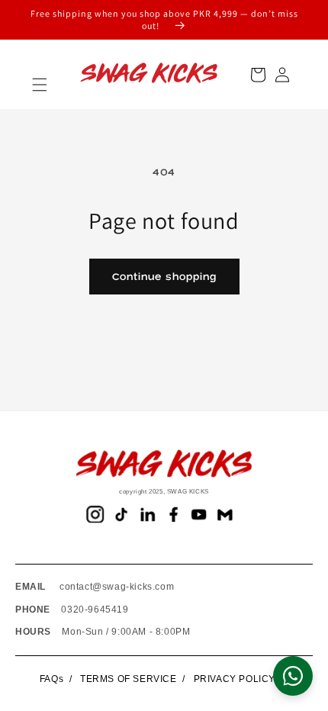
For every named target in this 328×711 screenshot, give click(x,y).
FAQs (51, 679)
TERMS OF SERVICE (128, 679)
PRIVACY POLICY (234, 679)
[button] (39, 84)
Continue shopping (164, 277)
